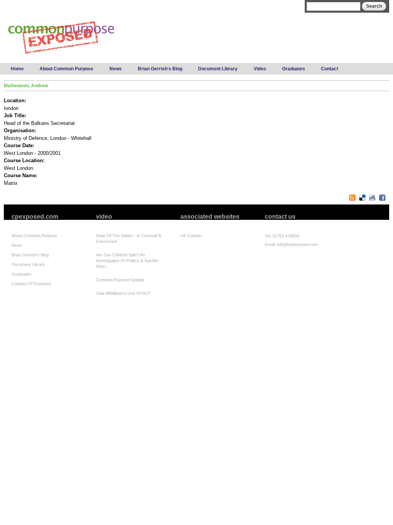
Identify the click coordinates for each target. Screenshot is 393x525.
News (115, 68)
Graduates (293, 68)
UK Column (190, 235)
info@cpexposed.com (297, 244)
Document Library (218, 68)
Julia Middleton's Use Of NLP (123, 293)
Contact (329, 68)
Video (260, 68)
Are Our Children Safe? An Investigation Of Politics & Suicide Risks (127, 261)
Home (17, 68)
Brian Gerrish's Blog (160, 68)
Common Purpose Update (120, 279)
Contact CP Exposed (31, 283)
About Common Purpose (66, 68)
